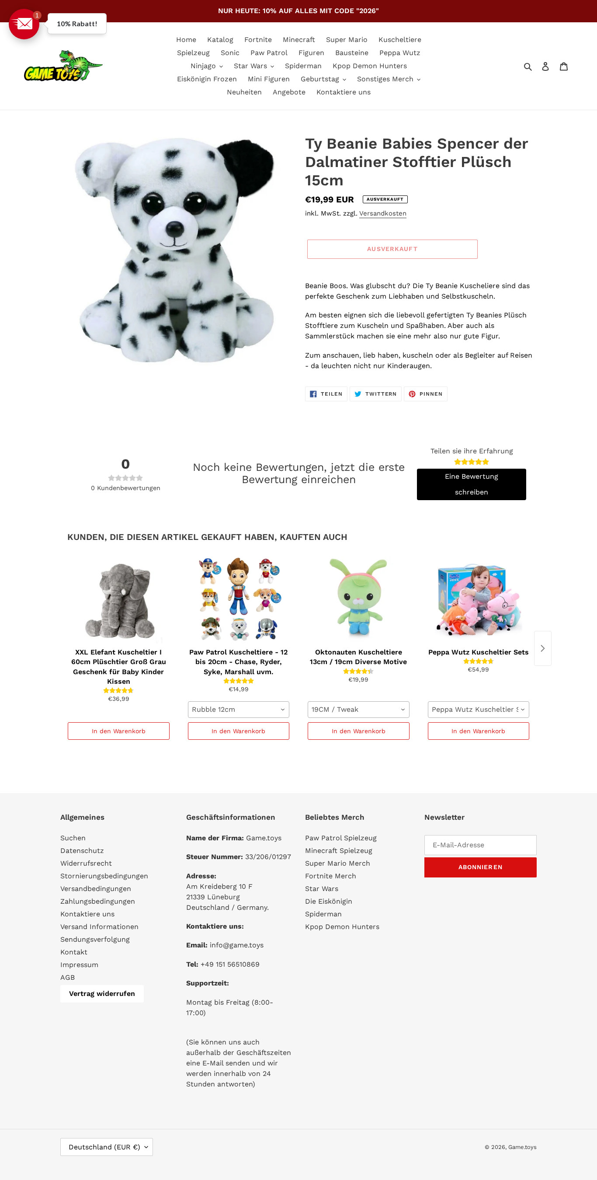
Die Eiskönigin (328, 901)
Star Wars (321, 888)
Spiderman (323, 914)
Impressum (79, 965)
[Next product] (543, 648)
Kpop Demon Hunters (342, 926)
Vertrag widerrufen (102, 993)
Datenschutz (82, 850)
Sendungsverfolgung (95, 939)
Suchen (73, 838)
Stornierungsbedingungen (104, 876)
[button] (24, 24)
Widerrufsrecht (86, 863)
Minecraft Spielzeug (338, 850)
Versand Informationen (99, 926)
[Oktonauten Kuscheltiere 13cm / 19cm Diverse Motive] (359, 600)
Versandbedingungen (95, 888)
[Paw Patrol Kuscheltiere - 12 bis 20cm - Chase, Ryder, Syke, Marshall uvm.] (239, 600)
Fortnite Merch (330, 876)
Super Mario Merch (337, 863)
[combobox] (239, 709)
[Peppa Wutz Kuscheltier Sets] (479, 600)
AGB (67, 977)
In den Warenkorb (119, 730)
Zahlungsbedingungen (97, 901)
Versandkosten (382, 213)
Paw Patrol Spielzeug (341, 838)
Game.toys (522, 1147)
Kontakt (73, 952)
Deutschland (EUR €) (104, 1147)
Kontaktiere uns (87, 914)
